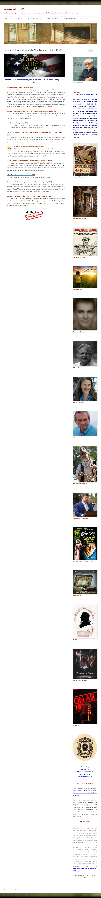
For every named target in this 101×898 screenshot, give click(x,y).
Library (53, 19)
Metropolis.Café (14, 9)
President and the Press (33, 182)
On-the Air (83, 19)
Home (5, 19)
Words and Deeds (70, 19)
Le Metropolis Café (17, 19)
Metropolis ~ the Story (35, 19)
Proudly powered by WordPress (12, 890)
